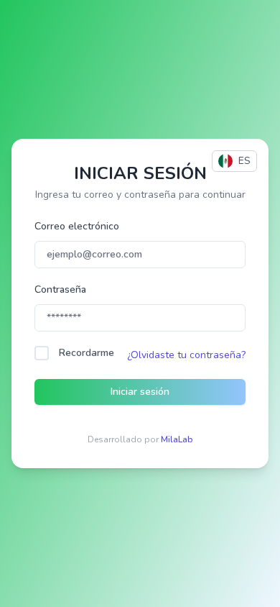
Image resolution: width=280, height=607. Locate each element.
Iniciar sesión (140, 391)
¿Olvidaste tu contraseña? (186, 355)
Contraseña (60, 289)
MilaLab (176, 439)
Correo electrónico (76, 226)
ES (244, 161)
